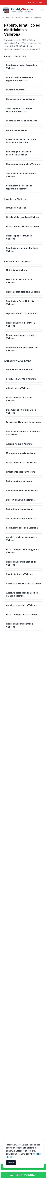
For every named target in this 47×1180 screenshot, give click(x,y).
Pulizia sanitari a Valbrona (19, 481)
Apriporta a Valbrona (16, 130)
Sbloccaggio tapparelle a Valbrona (23, 164)
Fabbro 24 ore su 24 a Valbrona (21, 120)
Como (26, 18)
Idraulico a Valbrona (16, 207)
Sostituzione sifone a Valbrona (21, 518)
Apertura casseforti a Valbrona (21, 605)
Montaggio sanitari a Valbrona (21, 453)
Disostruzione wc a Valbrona (20, 500)
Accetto (11, 1162)
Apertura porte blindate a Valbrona (23, 583)
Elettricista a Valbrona (17, 270)
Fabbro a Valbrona (15, 89)
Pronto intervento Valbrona (19, 369)
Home (8, 18)
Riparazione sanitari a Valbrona (21, 462)
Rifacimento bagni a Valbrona (20, 472)
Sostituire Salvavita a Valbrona (21, 379)
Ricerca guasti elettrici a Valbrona (23, 292)
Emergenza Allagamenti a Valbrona (23, 422)
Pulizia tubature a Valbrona (19, 509)
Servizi (17, 18)
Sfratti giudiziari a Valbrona (19, 574)
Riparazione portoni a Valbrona (21, 614)
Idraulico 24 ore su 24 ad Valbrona (23, 217)
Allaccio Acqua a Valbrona (19, 444)
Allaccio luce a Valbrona (18, 388)
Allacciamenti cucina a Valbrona (22, 490)
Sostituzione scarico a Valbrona (22, 528)
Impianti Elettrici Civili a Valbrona (22, 313)
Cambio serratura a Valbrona (20, 99)
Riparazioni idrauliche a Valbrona (22, 226)
